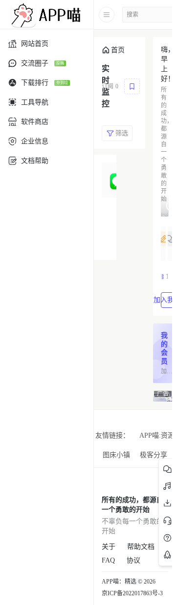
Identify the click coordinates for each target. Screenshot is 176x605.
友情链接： (112, 435)
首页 (118, 50)
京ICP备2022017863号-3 (132, 593)
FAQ (108, 560)
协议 (133, 560)
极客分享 (153, 455)
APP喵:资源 (157, 435)
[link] (113, 50)
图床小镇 (116, 455)
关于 (108, 546)
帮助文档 (140, 546)
